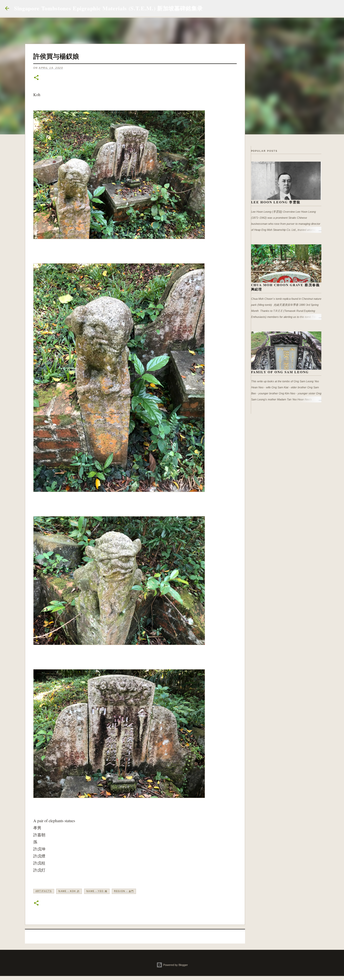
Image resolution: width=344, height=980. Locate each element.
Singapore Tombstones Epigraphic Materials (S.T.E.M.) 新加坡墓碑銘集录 (108, 8)
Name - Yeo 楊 (96, 891)
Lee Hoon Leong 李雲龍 (276, 202)
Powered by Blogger (175, 964)
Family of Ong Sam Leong (280, 371)
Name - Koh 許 (69, 891)
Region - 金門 (124, 891)
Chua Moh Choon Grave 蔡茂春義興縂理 (285, 287)
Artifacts (44, 891)
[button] (36, 77)
